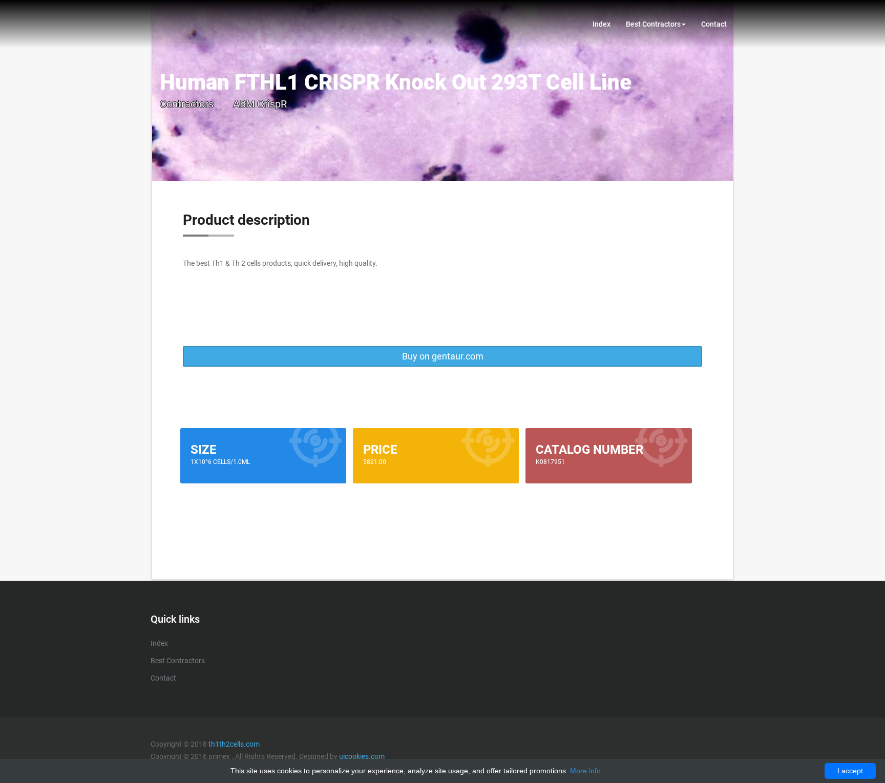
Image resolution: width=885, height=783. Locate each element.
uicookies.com (362, 756)
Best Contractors (653, 24)
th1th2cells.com (234, 744)
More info (585, 771)
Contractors (187, 104)
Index (601, 24)
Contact (714, 24)
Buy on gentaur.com (442, 356)
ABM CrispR (260, 104)
